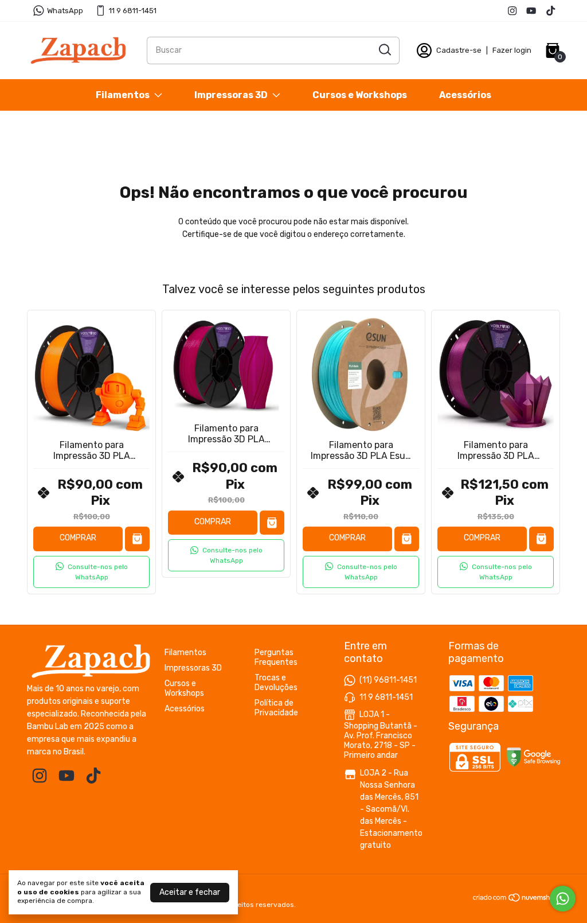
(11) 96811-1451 (388, 680)
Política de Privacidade (276, 708)
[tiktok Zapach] (550, 10)
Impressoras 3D (231, 94)
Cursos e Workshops (359, 94)
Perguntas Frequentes (276, 657)
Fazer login (511, 50)
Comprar (78, 538)
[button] (91, 572)
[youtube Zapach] (531, 10)
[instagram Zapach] (512, 10)
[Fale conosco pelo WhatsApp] (563, 899)
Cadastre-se (459, 50)
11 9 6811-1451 (132, 10)
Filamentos (123, 94)
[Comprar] (137, 539)
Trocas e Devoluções (276, 682)
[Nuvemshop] (516, 900)
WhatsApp (65, 10)
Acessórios (465, 94)
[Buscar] (384, 50)
